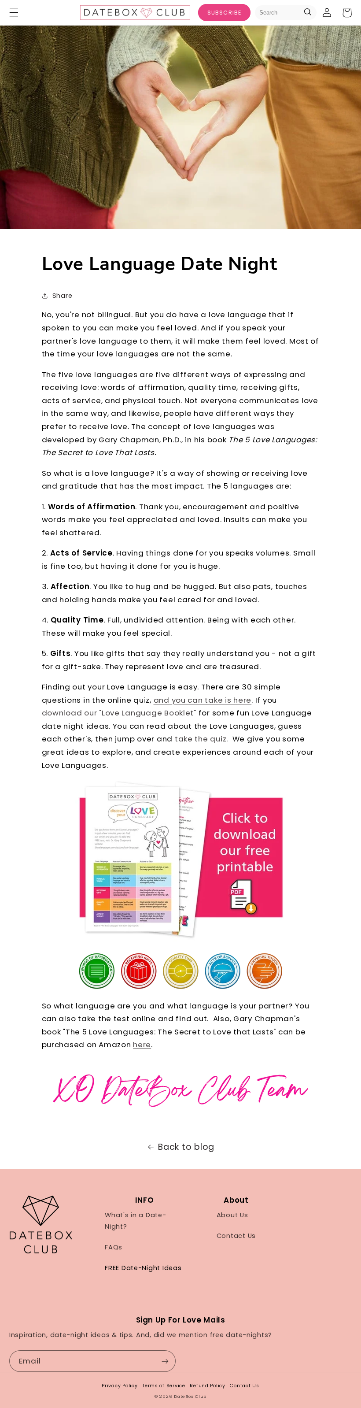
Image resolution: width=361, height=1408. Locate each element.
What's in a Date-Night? (135, 1221)
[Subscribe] (165, 1361)
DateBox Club (190, 1396)
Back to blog (186, 1147)
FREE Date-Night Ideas (143, 1267)
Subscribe (224, 12)
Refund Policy (207, 1385)
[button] (14, 13)
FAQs (113, 1247)
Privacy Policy (119, 1385)
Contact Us (236, 1235)
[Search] (307, 12)
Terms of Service (163, 1385)
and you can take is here (203, 700)
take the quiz (201, 739)
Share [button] (62, 295)
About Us (232, 1215)
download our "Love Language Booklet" (119, 713)
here (142, 1044)
